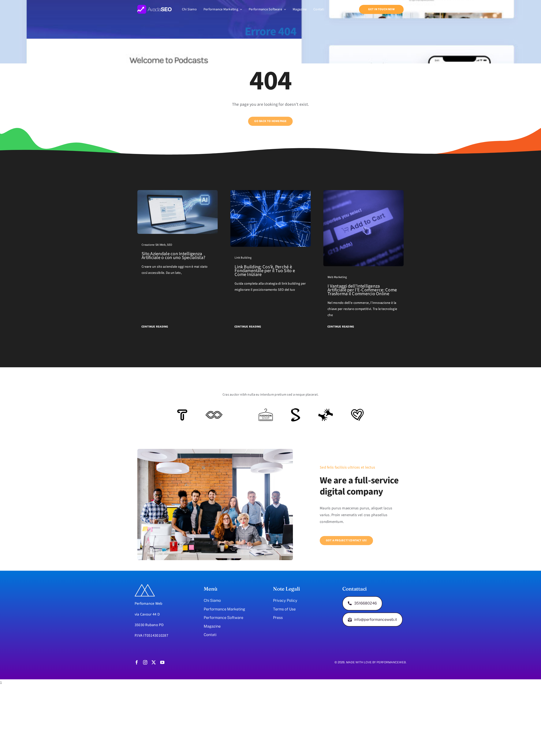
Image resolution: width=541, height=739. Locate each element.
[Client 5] (214, 412)
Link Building (243, 258)
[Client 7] (295, 410)
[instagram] (145, 662)
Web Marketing (337, 277)
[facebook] (137, 662)
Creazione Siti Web (154, 245)
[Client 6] (182, 411)
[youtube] (162, 662)
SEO (169, 245)
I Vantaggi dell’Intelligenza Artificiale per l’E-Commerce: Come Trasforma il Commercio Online (362, 290)
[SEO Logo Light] (154, 6)
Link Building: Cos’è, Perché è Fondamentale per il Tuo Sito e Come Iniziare (265, 270)
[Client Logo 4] (265, 410)
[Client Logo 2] (357, 410)
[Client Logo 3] (325, 410)
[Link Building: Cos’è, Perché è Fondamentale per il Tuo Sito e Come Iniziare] (270, 193)
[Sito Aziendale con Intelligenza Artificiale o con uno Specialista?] (177, 193)
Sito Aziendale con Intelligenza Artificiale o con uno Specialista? (173, 255)
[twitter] (154, 662)
